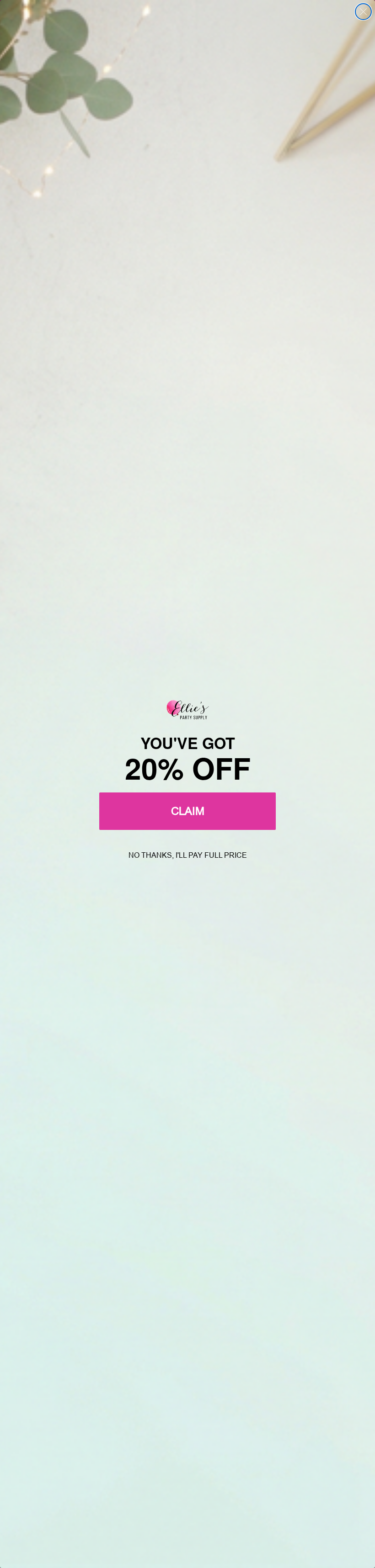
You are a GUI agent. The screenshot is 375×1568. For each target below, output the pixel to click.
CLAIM (187, 811)
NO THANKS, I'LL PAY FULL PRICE (188, 855)
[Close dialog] (363, 12)
